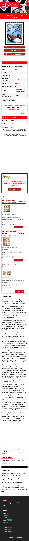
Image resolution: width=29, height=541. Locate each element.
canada (6, 515)
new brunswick (7, 534)
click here (8, 489)
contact (5, 510)
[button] (24, 121)
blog (4, 505)
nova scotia (7, 529)
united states (7, 517)
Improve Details (16, 54)
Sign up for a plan (13, 109)
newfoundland (7, 527)
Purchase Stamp (16, 50)
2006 (16, 69)
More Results (13, 189)
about (4, 508)
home (4, 500)
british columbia (8, 525)
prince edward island (9, 531)
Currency (16, 114)
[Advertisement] (14, 154)
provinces (5, 523)
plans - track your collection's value (13, 503)
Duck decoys (18, 83)
